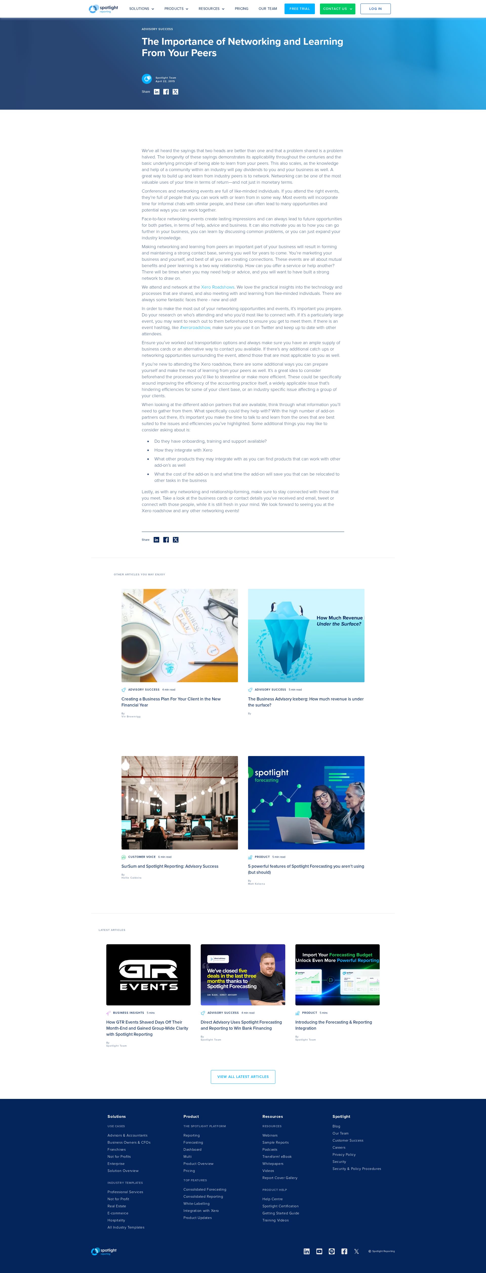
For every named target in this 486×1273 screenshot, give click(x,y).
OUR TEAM (268, 9)
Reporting (192, 1135)
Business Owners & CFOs (129, 1142)
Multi (188, 1156)
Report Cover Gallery (279, 1178)
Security (339, 1162)
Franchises (117, 1149)
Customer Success (348, 1140)
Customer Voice (142, 857)
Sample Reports (275, 1142)
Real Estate (117, 1206)
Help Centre (272, 1199)
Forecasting (193, 1142)
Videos (268, 1171)
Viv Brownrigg (131, 716)
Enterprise (116, 1164)
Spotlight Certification (280, 1206)
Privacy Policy (344, 1154)
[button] (141, 9)
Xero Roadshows (217, 287)
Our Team (341, 1133)
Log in (375, 9)
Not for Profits (119, 1156)
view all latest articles (243, 1077)
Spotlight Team (166, 77)
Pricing (189, 1171)
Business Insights (128, 1013)
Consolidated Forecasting (205, 1189)
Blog (336, 1126)
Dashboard (192, 1149)
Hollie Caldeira (131, 877)
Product (262, 857)
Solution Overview (123, 1171)
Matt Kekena (256, 883)
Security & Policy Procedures (357, 1169)
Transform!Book (277, 1156)
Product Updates (198, 1218)
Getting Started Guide (280, 1213)
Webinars (270, 1135)
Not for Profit (118, 1199)
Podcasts (269, 1149)
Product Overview (199, 1164)
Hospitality (116, 1220)
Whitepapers (273, 1164)
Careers (339, 1147)
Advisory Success (144, 689)
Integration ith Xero (201, 1211)
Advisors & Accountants (127, 1135)
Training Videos (275, 1220)
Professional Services (125, 1192)
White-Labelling (197, 1203)
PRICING (242, 9)
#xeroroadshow (195, 327)
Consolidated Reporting (203, 1196)
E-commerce (118, 1213)
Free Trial (300, 9)
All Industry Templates (126, 1227)
